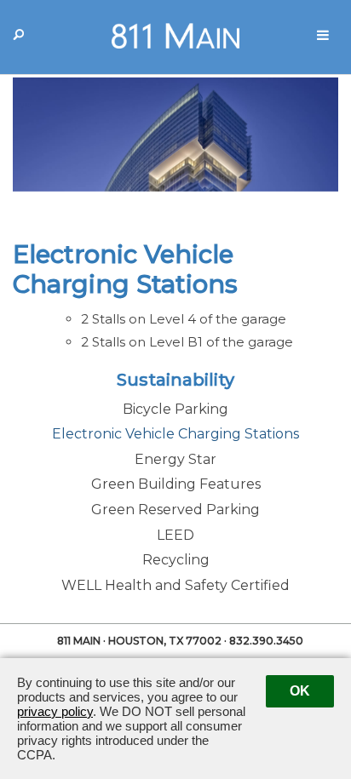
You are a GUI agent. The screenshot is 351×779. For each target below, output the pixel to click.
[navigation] (323, 36)
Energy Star (175, 459)
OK (300, 691)
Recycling (176, 560)
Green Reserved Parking (175, 509)
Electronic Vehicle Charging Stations (175, 434)
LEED (175, 535)
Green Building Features (176, 484)
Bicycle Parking (175, 409)
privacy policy (55, 711)
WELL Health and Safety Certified (175, 585)
